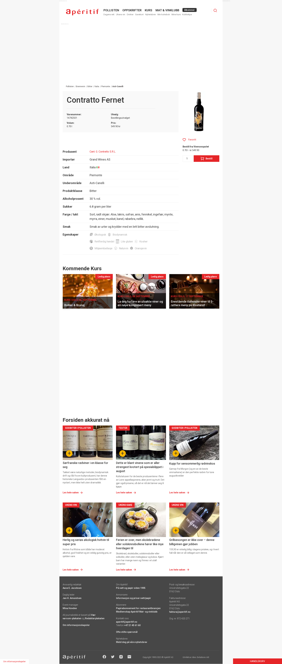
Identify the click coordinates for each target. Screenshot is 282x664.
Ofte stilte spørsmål (127, 632)
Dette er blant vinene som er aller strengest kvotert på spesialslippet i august (139, 467)
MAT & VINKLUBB (167, 10)
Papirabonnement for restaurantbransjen (138, 608)
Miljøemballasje (103, 248)
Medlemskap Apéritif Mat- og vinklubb (136, 611)
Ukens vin (120, 14)
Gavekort (139, 14)
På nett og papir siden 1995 (130, 588)
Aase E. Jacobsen (72, 588)
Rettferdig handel (104, 241)
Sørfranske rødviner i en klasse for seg (85, 465)
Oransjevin (141, 248)
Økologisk (100, 234)
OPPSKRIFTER (131, 10)
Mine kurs (176, 14)
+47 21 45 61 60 (132, 625)
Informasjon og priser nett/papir (133, 598)
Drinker (130, 14)
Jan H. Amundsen (72, 598)
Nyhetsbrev (150, 14)
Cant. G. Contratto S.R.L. (103, 151)
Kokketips (187, 14)
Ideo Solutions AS (200, 657)
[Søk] (215, 10)
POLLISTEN (111, 10)
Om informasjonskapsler (76, 625)
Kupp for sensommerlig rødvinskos (192, 463)
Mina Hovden (70, 608)
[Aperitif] (82, 12)
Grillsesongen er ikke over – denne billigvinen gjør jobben (191, 542)
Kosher (143, 241)
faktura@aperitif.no (179, 612)
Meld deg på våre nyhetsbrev (131, 642)
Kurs (148, 10)
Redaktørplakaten (94, 618)
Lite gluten (127, 241)
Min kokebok (163, 14)
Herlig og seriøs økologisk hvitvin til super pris (86, 542)
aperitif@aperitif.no (126, 622)
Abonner (189, 10)
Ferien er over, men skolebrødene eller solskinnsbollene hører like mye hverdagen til (140, 544)
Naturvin (123, 248)
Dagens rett (108, 14)
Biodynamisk (120, 234)
